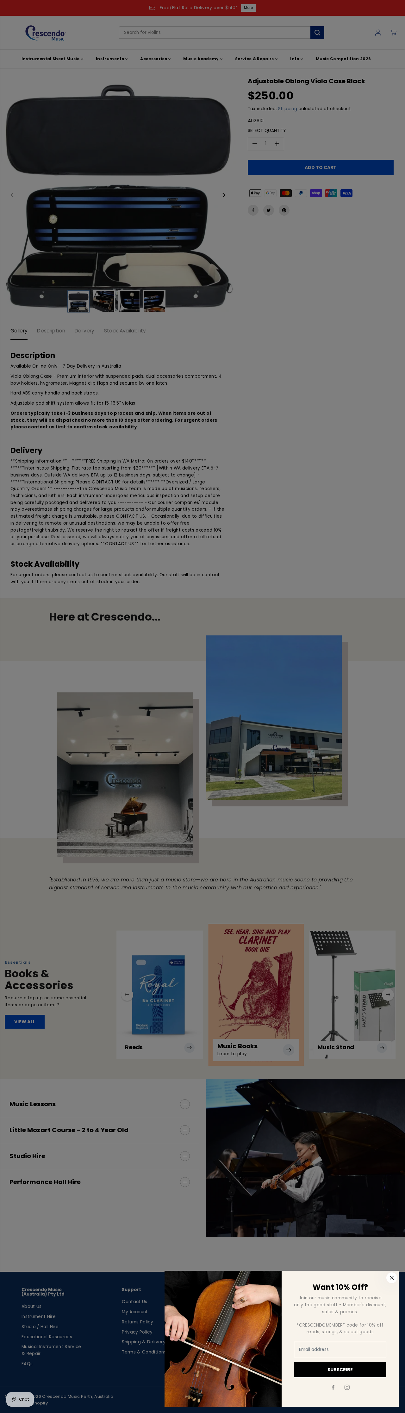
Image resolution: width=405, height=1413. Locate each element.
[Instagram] (347, 1387)
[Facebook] (333, 1387)
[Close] (392, 1278)
